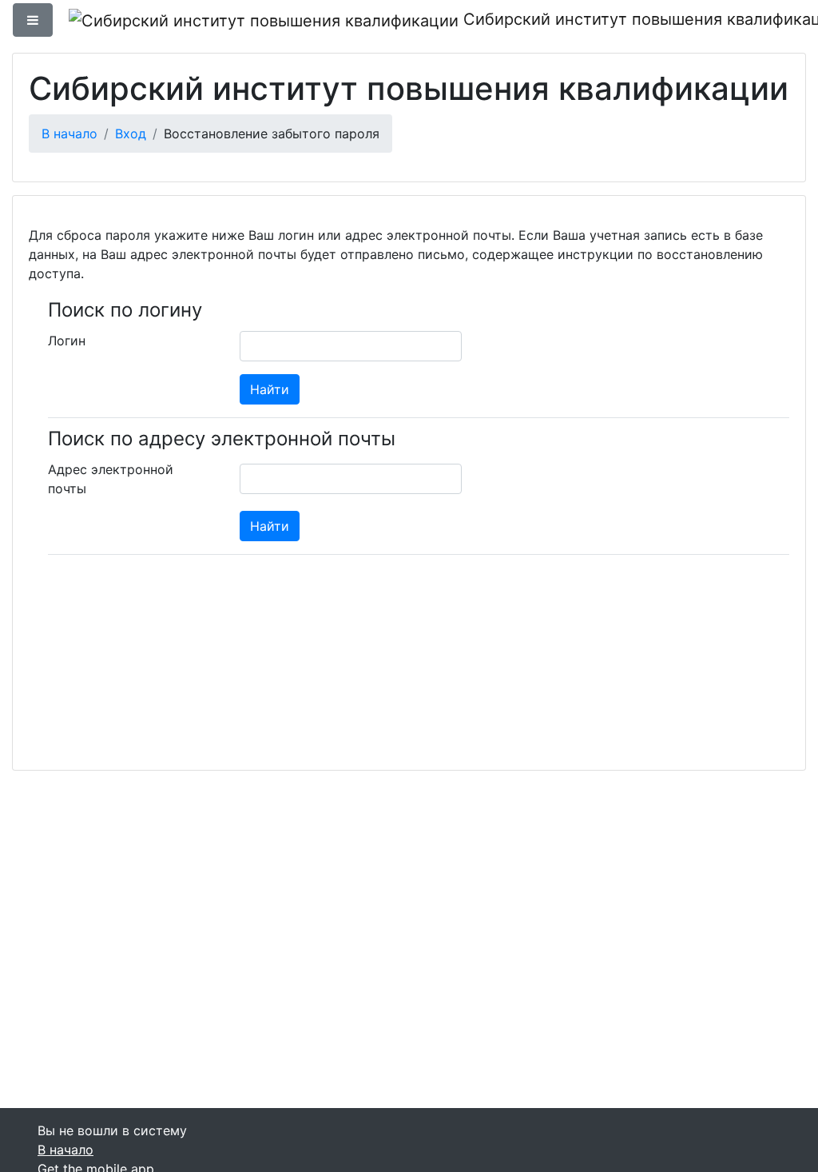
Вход (130, 134)
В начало (69, 134)
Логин (66, 341)
